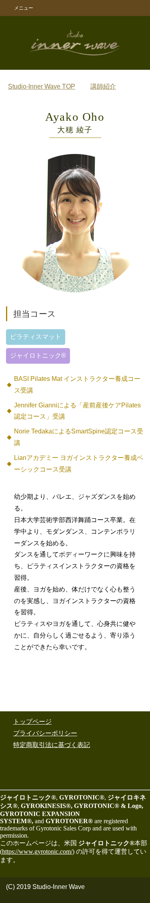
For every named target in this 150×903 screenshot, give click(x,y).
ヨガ (84, 355)
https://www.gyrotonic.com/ (37, 851)
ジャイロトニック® (38, 355)
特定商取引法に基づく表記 (51, 744)
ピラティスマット (35, 336)
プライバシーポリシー (45, 733)
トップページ (32, 721)
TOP (41, 86)
